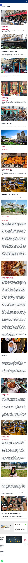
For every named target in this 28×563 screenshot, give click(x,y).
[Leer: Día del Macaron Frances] (14, 469)
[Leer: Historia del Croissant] (14, 427)
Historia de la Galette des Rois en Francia (8, 278)
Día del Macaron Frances (6, 479)
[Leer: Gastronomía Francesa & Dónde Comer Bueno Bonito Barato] (14, 503)
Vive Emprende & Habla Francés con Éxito (26, 545)
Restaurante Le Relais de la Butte (7, 123)
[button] (1, 5)
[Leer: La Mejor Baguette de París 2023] (14, 160)
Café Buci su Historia (5, 27)
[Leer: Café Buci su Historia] (14, 17)
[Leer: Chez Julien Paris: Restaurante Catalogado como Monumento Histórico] (14, 65)
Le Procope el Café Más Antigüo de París (8, 98)
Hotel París (25, 540)
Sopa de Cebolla (4, 395)
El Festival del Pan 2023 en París (7, 147)
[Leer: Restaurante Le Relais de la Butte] (14, 113)
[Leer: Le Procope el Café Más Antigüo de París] (14, 88)
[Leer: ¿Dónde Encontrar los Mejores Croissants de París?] (14, 184)
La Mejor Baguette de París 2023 (7, 170)
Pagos (24, 541)
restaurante (7, 26)
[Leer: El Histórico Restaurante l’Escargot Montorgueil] (14, 41)
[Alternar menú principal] (26, 1)
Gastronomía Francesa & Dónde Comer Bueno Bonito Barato (11, 513)
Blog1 (24, 542)
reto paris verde (10, 169)
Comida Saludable (7, 216)
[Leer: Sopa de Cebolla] (14, 385)
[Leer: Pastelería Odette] (14, 345)
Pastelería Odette (4, 355)
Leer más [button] (16, 530)
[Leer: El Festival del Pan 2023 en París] (14, 137)
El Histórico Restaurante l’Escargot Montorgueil (9, 51)
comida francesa (3, 26)
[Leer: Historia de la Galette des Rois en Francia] (14, 268)
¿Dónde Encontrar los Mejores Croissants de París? (10, 194)
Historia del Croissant (5, 437)
